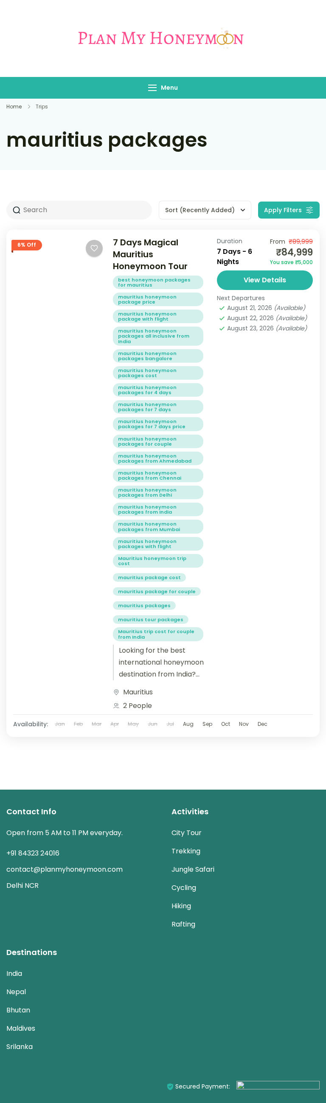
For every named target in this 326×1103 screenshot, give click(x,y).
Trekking (185, 851)
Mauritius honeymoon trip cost (152, 561)
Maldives (20, 1028)
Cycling (183, 888)
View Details (265, 280)
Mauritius (138, 692)
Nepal (16, 992)
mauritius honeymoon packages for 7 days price (151, 424)
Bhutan (18, 1010)
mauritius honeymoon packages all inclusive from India (153, 335)
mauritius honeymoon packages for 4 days (147, 390)
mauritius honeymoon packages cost (147, 373)
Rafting (183, 924)
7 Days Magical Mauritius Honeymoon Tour (150, 254)
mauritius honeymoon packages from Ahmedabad (154, 458)
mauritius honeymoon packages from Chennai (149, 475)
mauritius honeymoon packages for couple (147, 441)
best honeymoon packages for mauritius (154, 282)
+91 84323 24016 (32, 853)
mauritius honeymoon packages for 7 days (147, 407)
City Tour (186, 833)
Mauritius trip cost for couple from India (156, 634)
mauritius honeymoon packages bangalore (147, 356)
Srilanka (19, 1047)
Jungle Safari (192, 869)
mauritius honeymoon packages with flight (147, 544)
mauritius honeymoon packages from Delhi (147, 492)
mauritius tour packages (150, 619)
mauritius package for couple (157, 591)
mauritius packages (144, 605)
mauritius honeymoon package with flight (147, 316)
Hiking (181, 906)
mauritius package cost (149, 577)
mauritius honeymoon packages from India (147, 509)
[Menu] (152, 88)
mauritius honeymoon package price (147, 299)
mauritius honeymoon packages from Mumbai (149, 526)
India (14, 973)
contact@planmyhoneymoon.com (64, 869)
